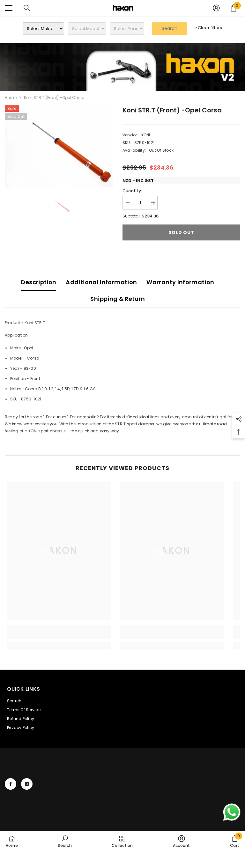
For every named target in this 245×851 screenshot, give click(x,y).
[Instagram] (27, 784)
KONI (145, 135)
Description (38, 282)
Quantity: (132, 191)
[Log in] (216, 8)
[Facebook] (10, 784)
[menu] (8, 8)
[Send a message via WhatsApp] (232, 812)
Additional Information (101, 282)
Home (11, 97)
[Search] (27, 8)
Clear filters (208, 28)
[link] (122, 67)
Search (169, 28)
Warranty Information (180, 282)
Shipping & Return (117, 299)
